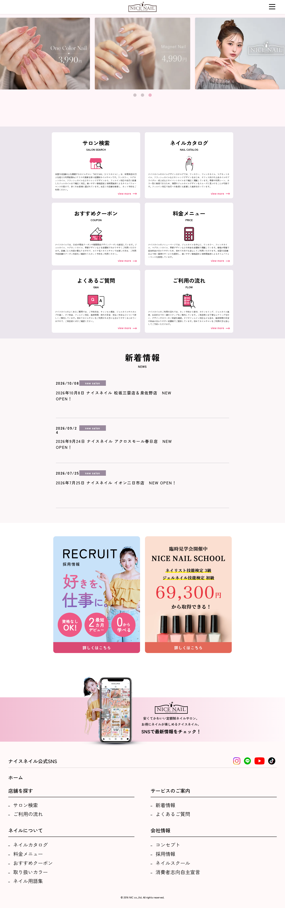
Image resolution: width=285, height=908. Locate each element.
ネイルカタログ (30, 844)
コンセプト (168, 844)
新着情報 (165, 805)
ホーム (15, 777)
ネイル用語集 (28, 881)
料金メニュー (28, 853)
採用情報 (165, 853)
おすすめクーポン (33, 862)
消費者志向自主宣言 (178, 872)
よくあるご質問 (173, 814)
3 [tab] (150, 95)
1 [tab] (135, 95)
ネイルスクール (173, 862)
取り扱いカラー (30, 872)
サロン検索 (25, 805)
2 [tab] (142, 95)
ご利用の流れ (28, 814)
